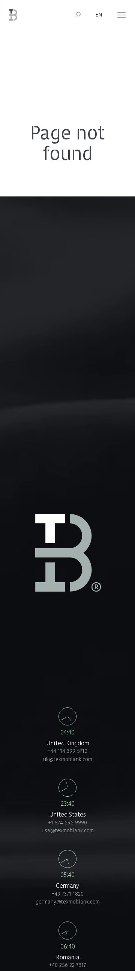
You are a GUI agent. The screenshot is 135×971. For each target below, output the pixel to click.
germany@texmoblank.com (68, 902)
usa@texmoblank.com (68, 831)
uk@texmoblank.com (67, 760)
